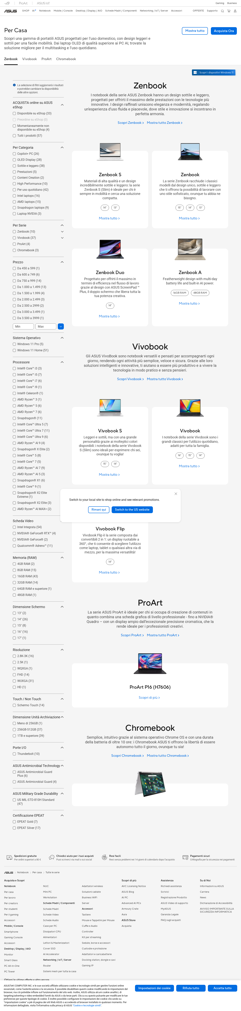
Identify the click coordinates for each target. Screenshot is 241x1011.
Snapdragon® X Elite (27, 448)
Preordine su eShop (26, 118)
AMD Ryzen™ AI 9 (24, 442)
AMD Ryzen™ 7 (23, 411)
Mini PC (47, 891)
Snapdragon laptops (26, 206)
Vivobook (19, 237)
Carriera (204, 891)
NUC (46, 886)
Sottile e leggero (23, 165)
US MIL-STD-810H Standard (31, 799)
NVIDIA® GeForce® (26, 538)
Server (85, 903)
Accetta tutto (223, 988)
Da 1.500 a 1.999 (24, 292)
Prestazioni (20, 171)
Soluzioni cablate (91, 891)
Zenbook (18, 230)
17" (15, 637)
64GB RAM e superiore (28, 588)
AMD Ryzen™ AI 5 (24, 473)
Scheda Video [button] (23, 521)
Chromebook (21, 249)
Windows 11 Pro (23, 343)
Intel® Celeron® (23, 392)
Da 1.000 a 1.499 (24, 286)
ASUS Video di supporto (174, 903)
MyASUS (166, 908)
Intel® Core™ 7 (22, 461)
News (203, 897)
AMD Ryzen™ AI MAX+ (27, 508)
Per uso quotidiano (25, 189)
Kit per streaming (91, 937)
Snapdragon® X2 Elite (27, 502)
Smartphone (11, 931)
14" (15, 618)
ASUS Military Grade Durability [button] (35, 794)
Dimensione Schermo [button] (29, 607)
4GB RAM (19, 563)
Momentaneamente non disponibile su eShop (36, 126)
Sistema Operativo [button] (26, 338)
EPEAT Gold (21, 821)
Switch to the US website (132, 510)
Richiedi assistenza (171, 886)
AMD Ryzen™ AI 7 (24, 467)
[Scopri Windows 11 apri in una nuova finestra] (214, 73)
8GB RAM (19, 569)
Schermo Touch (23, 704)
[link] (10, 11)
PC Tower (9, 971)
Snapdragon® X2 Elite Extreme (33, 492)
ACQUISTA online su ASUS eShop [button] (33, 105)
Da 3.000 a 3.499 (24, 311)
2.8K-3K (18, 655)
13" (15, 612)
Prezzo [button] (18, 262)
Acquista (126, 926)
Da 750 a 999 (22, 280)
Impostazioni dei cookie (154, 988)
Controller (87, 931)
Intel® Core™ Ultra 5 (26, 423)
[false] (224, 31)
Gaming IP (87, 965)
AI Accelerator (51, 954)
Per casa (9, 892)
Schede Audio (51, 920)
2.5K (16, 661)
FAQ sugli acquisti (171, 920)
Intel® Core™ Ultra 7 (26, 429)
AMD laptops (21, 201)
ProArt (17, 243)
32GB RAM (20, 581)
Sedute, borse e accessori (96, 942)
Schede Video (51, 914)
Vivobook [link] (29, 59)
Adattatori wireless (92, 886)
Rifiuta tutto (191, 988)
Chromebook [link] (66, 59)
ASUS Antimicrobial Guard (30, 781)
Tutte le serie (52, 872)
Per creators (11, 903)
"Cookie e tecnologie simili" (87, 1005)
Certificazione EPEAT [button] (28, 815)
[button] (220, 3)
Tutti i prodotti (22, 134)
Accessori (9, 920)
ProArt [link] (46, 59)
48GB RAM (20, 594)
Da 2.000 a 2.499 (24, 298)
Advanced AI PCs (131, 903)
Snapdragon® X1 (24, 479)
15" (15, 624)
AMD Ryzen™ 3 (23, 398)
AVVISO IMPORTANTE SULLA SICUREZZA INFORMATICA (217, 910)
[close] (175, 493)
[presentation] (14, 85)
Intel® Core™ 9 (22, 485)
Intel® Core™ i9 (23, 386)
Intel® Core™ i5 (23, 373)
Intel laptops (21, 195)
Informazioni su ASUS (212, 886)
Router (47, 965)
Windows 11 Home (25, 349)
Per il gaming (11, 914)
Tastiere (86, 914)
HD (15, 686)
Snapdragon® (22, 417)
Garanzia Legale (169, 914)
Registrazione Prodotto (174, 897)
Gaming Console (13, 937)
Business (232, 3)
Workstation (50, 897)
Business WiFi (89, 897)
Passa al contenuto (6, 11)
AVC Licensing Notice (134, 886)
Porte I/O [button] (19, 748)
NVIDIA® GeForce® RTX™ (30, 532)
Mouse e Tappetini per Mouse (98, 920)
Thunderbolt (21, 753)
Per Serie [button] (19, 225)
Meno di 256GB (23, 722)
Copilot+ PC (20, 153)
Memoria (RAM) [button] (25, 558)
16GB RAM (20, 575)
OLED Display (22, 159)
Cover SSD (49, 948)
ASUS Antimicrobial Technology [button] (36, 766)
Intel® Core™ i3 (23, 367)
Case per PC (50, 926)
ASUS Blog (128, 891)
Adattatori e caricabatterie (97, 954)
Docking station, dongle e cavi (98, 959)
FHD (16, 674)
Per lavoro (10, 897)
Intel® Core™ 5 (22, 454)
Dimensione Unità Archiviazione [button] (36, 717)
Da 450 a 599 (22, 267)
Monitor (8, 954)
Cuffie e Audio (90, 926)
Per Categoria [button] (23, 147)
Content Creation (24, 176)
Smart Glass (11, 960)
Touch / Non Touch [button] (27, 699)
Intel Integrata (22, 526)
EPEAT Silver (21, 827)
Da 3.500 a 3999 (24, 317)
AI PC (125, 897)
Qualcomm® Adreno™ (27, 545)
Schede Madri (51, 909)
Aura (124, 914)
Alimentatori (50, 937)
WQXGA (18, 667)
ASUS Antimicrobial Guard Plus (33, 771)
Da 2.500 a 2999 (24, 304)
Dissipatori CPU (52, 931)
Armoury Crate (130, 908)
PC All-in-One (11, 965)
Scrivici (165, 891)
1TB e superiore (23, 735)
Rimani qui (99, 510)
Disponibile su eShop (27, 112)
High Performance (25, 183)
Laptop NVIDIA (22, 212)
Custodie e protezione (94, 948)
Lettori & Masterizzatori (56, 942)
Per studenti (11, 909)
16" (15, 631)
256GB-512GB (22, 728)
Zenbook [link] (11, 59)
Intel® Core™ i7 (23, 380)
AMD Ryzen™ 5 (23, 405)
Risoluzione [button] (21, 650)
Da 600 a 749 (22, 273)
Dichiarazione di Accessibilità (216, 903)
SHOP (25, 10)
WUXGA (18, 680)
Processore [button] (21, 362)
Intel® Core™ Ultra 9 (26, 436)
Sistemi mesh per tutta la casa (59, 971)
